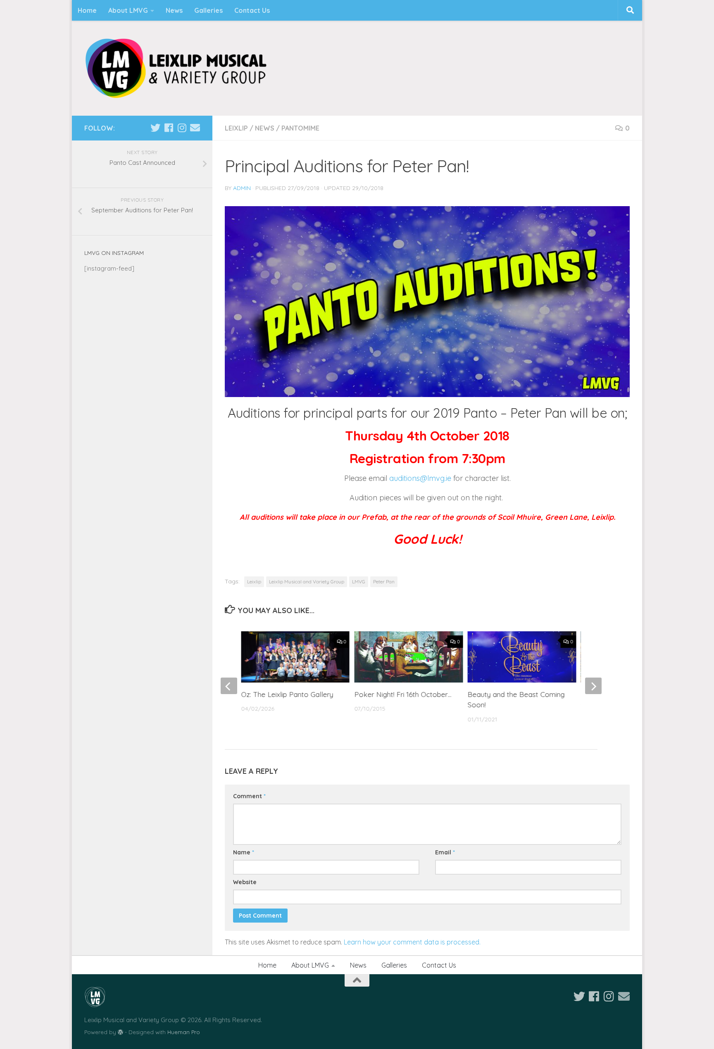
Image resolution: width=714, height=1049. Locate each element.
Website (245, 882)
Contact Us (252, 10)
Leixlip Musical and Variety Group (306, 581)
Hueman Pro (183, 1032)
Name (243, 852)
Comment (249, 796)
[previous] (229, 686)
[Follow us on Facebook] (169, 128)
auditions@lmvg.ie (421, 478)
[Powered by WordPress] (120, 1032)
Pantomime (300, 128)
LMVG (358, 581)
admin (242, 188)
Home (87, 10)
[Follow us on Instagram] (182, 128)
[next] (593, 686)
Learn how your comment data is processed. (412, 942)
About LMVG (128, 10)
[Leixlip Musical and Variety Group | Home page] (175, 68)
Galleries (208, 10)
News (174, 10)
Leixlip (236, 128)
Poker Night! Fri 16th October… (403, 694)
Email (445, 852)
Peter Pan (384, 581)
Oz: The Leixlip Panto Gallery (287, 694)
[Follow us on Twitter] (155, 128)
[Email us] (195, 128)
